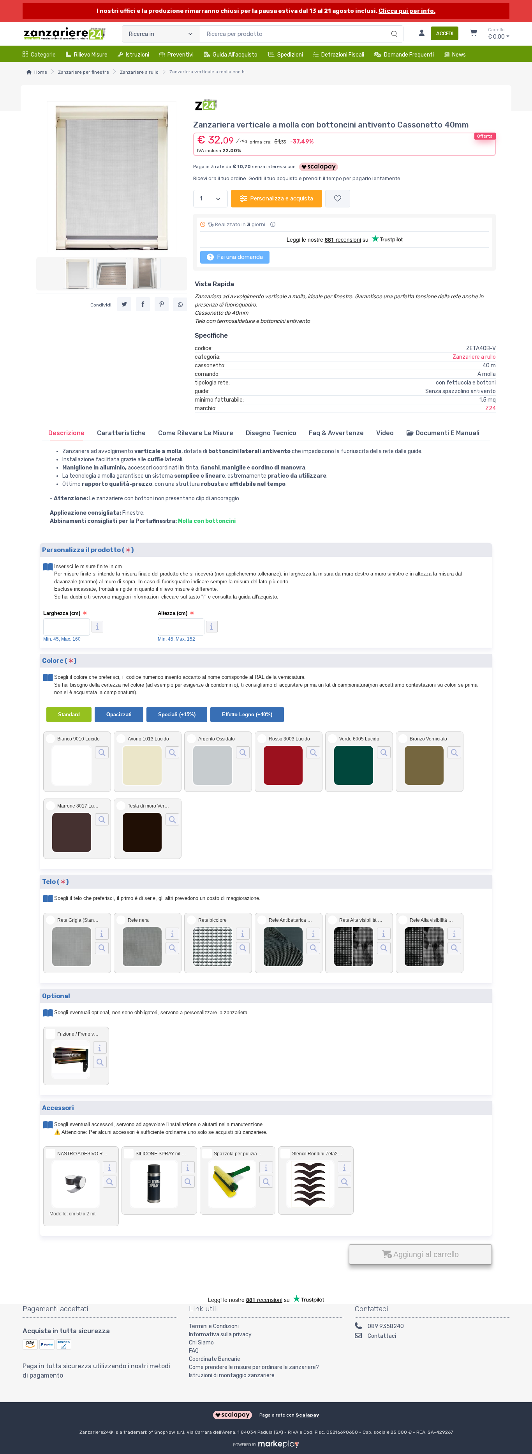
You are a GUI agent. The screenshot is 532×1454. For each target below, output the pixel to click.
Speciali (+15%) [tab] (177, 714)
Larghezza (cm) (61, 613)
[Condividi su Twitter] (124, 304)
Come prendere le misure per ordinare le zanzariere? (254, 1367)
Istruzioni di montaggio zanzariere (232, 1375)
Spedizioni (290, 54)
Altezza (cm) (172, 613)
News (459, 54)
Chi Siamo (201, 1342)
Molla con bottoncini (207, 521)
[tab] (66, 433)
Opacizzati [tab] (119, 714)
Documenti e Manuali (446, 433)
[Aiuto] (97, 626)
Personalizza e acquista (281, 198)
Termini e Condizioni (214, 1326)
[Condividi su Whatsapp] (180, 304)
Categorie (43, 54)
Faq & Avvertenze (336, 433)
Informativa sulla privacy (220, 1334)
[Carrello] (474, 34)
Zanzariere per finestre (83, 72)
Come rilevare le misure (195, 433)
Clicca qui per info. (407, 10)
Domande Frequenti (409, 54)
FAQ (194, 1351)
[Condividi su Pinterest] (162, 304)
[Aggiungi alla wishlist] (337, 198)
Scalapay (307, 1415)
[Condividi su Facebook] (143, 304)
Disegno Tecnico (271, 433)
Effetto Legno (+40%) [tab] (247, 714)
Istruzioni (137, 54)
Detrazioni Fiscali (342, 54)
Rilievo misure (90, 54)
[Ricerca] (393, 25)
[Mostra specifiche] (102, 934)
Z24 (490, 408)
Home (40, 72)
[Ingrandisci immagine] (102, 752)
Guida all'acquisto (235, 54)
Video (385, 433)
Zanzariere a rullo (139, 72)
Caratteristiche (121, 433)
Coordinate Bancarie (214, 1359)
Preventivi (180, 54)
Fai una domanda (239, 256)
